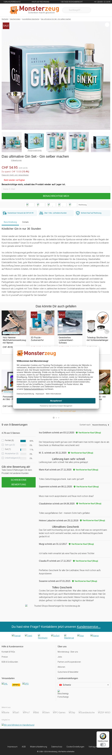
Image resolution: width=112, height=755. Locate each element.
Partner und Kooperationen (69, 662)
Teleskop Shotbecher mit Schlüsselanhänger (97, 338)
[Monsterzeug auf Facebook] (51, 737)
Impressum (12, 747)
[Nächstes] (107, 75)
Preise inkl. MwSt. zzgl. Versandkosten (15, 175)
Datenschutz (56, 747)
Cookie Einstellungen (75, 747)
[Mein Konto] (104, 10)
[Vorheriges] (4, 75)
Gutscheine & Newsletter (68, 672)
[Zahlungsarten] (56, 637)
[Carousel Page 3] (58, 417)
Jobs (60, 657)
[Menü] (107, 733)
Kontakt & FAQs (8, 652)
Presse (5, 657)
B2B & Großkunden (10, 662)
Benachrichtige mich (56, 196)
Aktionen (61, 667)
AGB (24, 747)
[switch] (103, 744)
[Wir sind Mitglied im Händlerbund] (18, 725)
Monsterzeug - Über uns (68, 652)
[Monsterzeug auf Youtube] (71, 737)
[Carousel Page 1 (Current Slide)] (54, 418)
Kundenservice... (89, 626)
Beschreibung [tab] (10, 222)
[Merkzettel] (96, 10)
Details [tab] (25, 222)
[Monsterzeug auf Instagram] (41, 737)
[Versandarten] (28, 686)
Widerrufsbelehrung (38, 747)
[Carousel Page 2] (56, 417)
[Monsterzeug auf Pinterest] (61, 737)
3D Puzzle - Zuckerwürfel (37, 338)
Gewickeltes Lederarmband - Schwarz (66, 340)
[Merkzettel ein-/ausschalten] (106, 126)
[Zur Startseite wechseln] (34, 10)
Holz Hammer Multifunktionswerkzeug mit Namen (14, 340)
